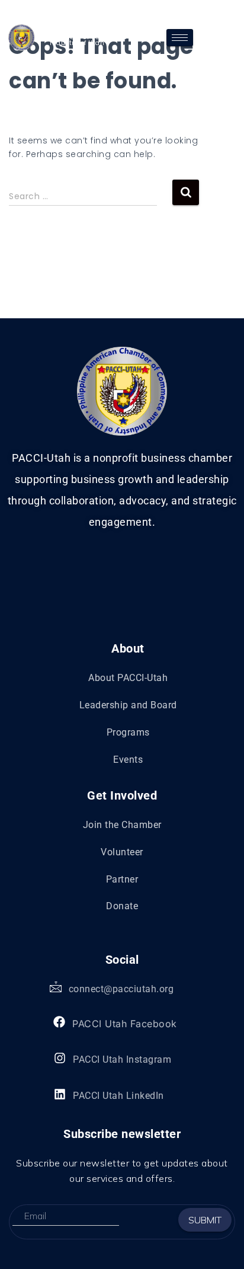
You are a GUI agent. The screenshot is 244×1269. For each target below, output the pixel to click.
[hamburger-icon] (179, 37)
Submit (204, 1220)
